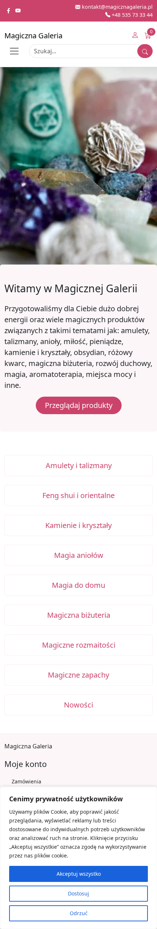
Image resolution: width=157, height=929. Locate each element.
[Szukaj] (145, 51)
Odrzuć (79, 913)
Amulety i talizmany (79, 465)
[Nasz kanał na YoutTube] (18, 10)
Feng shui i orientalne (78, 495)
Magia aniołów (78, 555)
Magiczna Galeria (33, 36)
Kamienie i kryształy (78, 525)
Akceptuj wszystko (79, 873)
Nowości (78, 705)
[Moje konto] (135, 36)
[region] (78, 858)
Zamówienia (26, 781)
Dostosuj (78, 893)
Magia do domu (78, 585)
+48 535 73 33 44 (131, 14)
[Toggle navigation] (14, 51)
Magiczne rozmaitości (78, 645)
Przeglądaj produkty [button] (78, 405)
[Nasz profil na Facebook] (9, 10)
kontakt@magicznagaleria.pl (116, 6)
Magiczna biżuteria (78, 615)
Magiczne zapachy (78, 675)
